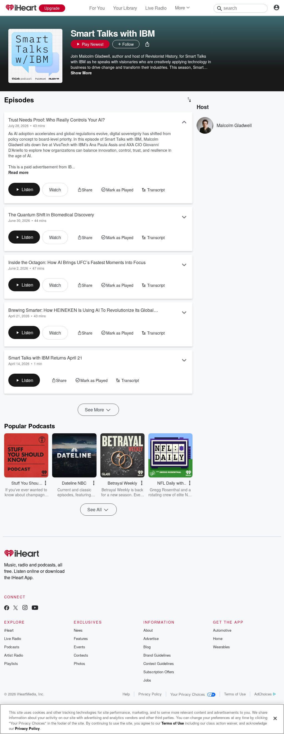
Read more (18, 172)
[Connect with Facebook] (6, 608)
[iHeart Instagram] (24, 608)
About (148, 630)
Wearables (221, 646)
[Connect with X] (15, 608)
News (78, 630)
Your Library (125, 8)
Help (126, 694)
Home (217, 638)
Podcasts (11, 646)
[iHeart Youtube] (35, 608)
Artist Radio (13, 655)
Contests (81, 655)
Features (81, 638)
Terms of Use (235, 694)
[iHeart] (20, 8)
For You (97, 8)
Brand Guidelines (157, 655)
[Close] (275, 718)
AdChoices (263, 694)
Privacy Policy (150, 694)
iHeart (9, 630)
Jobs (147, 680)
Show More (81, 72)
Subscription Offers (158, 671)
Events (79, 646)
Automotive (222, 630)
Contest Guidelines (158, 663)
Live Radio (156, 8)
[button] (147, 44)
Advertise (151, 638)
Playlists (11, 663)
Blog (147, 646)
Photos (79, 663)
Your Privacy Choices (187, 694)
